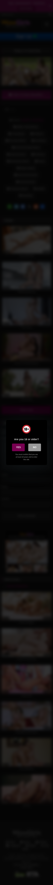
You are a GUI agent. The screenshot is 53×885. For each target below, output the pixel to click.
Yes (18, 447)
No (34, 447)
